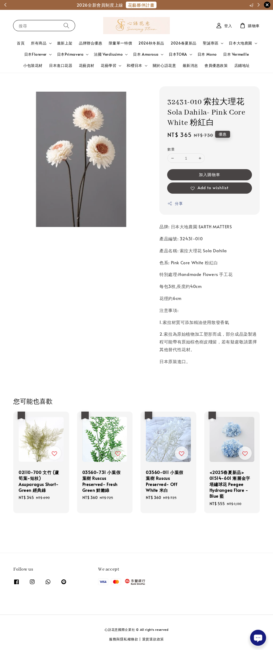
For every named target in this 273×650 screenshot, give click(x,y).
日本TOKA (178, 54)
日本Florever (35, 54)
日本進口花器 (61, 65)
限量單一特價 (120, 43)
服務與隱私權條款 (123, 639)
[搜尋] (66, 25)
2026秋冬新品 (151, 43)
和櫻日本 (134, 65)
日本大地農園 (240, 43)
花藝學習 (108, 65)
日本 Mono (207, 54)
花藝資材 (86, 65)
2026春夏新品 (183, 43)
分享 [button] (179, 203)
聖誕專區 (210, 43)
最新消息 (190, 65)
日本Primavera (70, 54)
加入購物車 (209, 174)
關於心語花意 (164, 65)
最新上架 (65, 43)
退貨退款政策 (153, 639)
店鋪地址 (242, 65)
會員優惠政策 (216, 65)
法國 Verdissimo (108, 54)
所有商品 (38, 43)
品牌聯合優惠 (90, 43)
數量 (171, 149)
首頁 (21, 43)
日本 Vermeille (236, 54)
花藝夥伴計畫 (156, 5)
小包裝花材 (33, 65)
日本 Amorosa (145, 54)
